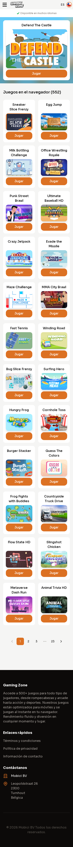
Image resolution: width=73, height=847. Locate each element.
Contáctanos (15, 768)
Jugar (36, 73)
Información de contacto (23, 756)
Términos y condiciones (22, 741)
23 (53, 641)
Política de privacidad (20, 749)
